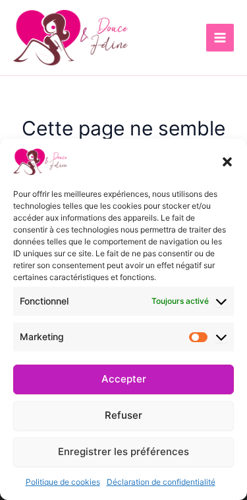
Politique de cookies (63, 482)
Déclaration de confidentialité (161, 482)
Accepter (123, 379)
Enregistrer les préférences (123, 451)
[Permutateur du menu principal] (220, 38)
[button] (227, 161)
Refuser (123, 415)
